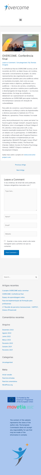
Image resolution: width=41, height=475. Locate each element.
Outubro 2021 (7, 346)
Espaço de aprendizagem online (13, 297)
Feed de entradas (8, 378)
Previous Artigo (20, 165)
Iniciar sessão (7, 375)
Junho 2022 (6, 336)
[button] (20, 20)
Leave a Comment (8, 62)
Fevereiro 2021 (7, 350)
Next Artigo (20, 170)
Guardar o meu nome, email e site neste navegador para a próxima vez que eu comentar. (19, 243)
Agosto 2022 (6, 333)
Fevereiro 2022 (7, 343)
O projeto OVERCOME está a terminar (15, 290)
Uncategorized (22, 62)
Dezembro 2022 (8, 330)
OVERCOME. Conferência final (13, 294)
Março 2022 (6, 340)
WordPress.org (7, 385)
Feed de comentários (9, 381)
